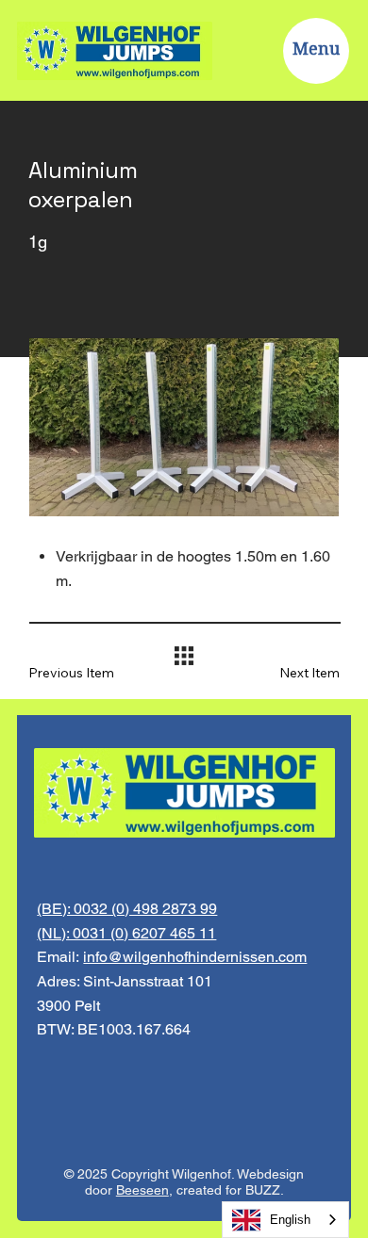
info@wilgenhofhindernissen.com (195, 957)
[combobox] (285, 1219)
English (290, 1220)
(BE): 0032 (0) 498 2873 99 (127, 909)
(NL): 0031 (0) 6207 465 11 (126, 933)
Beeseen (142, 1189)
